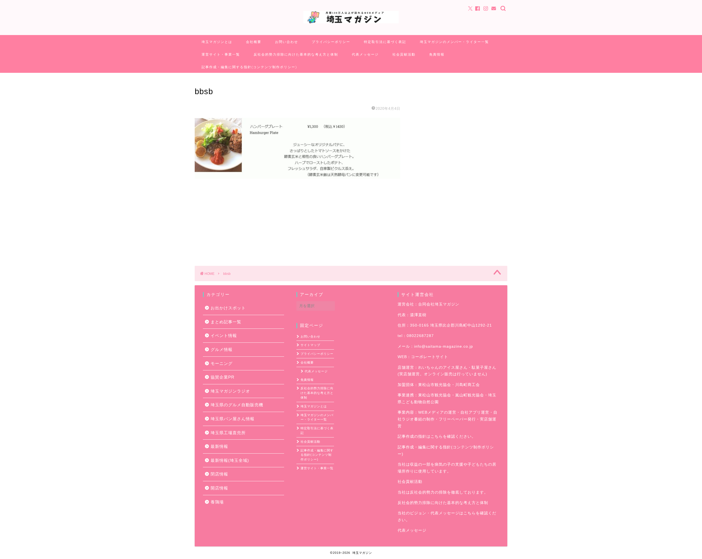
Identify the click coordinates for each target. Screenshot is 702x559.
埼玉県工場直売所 (228, 432)
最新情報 (219, 446)
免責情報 (437, 54)
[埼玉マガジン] (351, 23)
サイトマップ (310, 345)
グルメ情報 (222, 349)
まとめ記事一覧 (226, 321)
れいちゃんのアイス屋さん (443, 367)
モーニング (222, 363)
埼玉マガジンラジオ (230, 391)
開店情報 (219, 488)
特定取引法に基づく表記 (385, 42)
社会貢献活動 (403, 54)
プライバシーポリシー (331, 42)
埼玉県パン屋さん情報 (232, 418)
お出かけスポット (228, 308)
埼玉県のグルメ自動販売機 (237, 404)
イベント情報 (224, 335)
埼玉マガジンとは (217, 42)
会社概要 (253, 42)
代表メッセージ (365, 54)
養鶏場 (217, 502)
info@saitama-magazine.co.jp (443, 346)
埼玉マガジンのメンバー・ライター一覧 (454, 42)
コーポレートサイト (429, 357)
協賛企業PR (222, 377)
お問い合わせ (286, 42)
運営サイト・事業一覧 (221, 54)
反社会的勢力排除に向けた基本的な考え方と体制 (296, 54)
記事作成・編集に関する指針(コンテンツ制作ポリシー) (249, 67)
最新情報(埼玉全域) (230, 460)
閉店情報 (219, 474)
